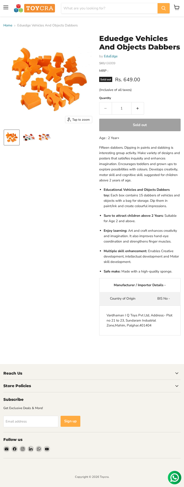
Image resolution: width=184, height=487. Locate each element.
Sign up (70, 421)
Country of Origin (123, 298)
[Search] (164, 8)
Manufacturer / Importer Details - (140, 285)
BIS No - (163, 298)
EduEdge (111, 56)
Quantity (105, 98)
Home (7, 25)
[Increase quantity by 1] (137, 108)
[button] (11, 137)
